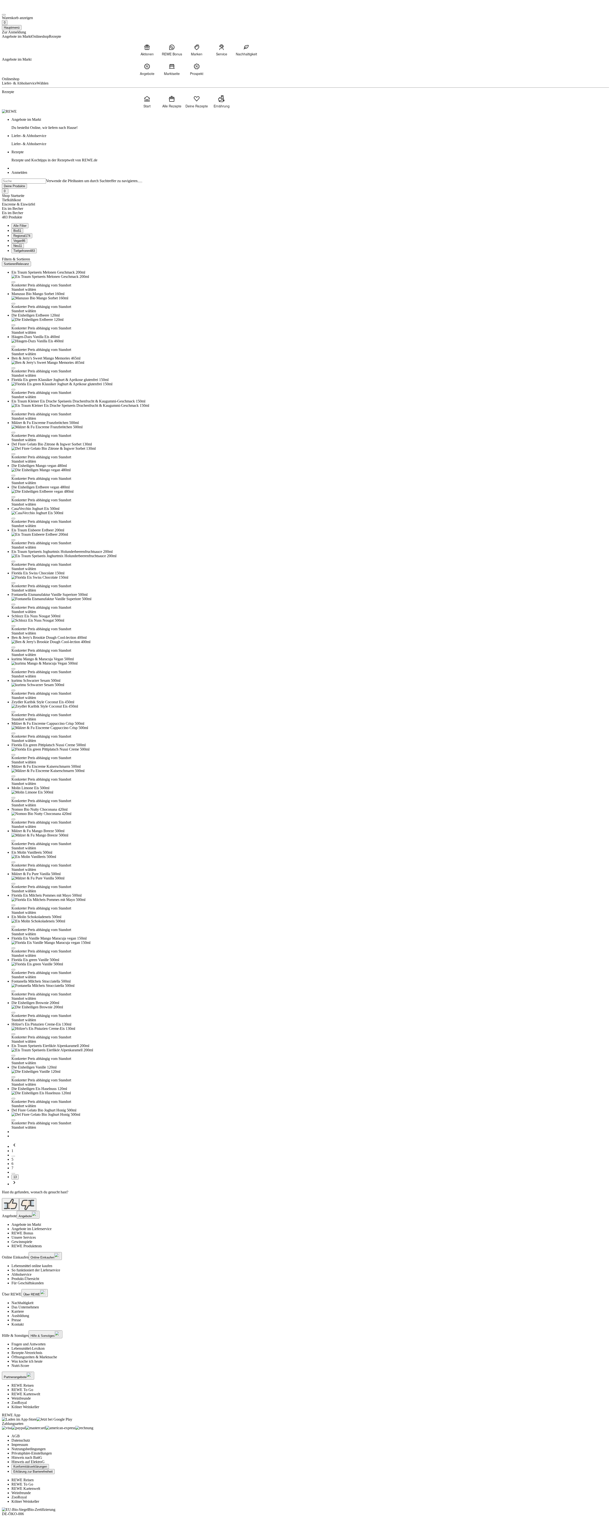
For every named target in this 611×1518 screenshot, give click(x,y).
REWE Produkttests (26, 1246)
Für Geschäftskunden (27, 1283)
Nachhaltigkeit (22, 1303)
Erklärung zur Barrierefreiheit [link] (33, 1471)
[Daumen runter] (27, 1204)
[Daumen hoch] (10, 1204)
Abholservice (21, 1274)
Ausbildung (20, 1316)
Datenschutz (20, 1440)
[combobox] (24, 181)
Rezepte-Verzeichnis (26, 1353)
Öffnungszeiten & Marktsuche (34, 1357)
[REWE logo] (9, 111)
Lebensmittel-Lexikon (28, 1348)
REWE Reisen (22, 1385)
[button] (13, 282)
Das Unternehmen (25, 1307)
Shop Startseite (13, 196)
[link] (310, 123)
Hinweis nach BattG (26, 1457)
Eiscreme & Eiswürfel (18, 204)
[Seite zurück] (14, 1146)
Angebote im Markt (26, 1224)
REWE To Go (22, 1390)
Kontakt (17, 1324)
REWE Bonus (22, 1233)
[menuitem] (147, 49)
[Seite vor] (14, 1184)
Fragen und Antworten (28, 1344)
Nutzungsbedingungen (28, 1449)
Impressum (19, 1445)
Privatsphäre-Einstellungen (31, 1453)
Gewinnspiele (21, 1242)
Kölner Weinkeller (25, 1407)
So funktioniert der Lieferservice (35, 1270)
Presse (16, 1320)
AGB (15, 1436)
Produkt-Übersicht (25, 1279)
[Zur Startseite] (18, 9)
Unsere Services (23, 1237)
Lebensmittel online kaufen (31, 1266)
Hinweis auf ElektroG (28, 1462)
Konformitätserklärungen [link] (30, 1466)
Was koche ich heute (26, 1361)
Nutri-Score (20, 1366)
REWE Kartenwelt (25, 1394)
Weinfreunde (21, 1398)
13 (15, 1177)
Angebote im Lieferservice (31, 1229)
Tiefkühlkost (11, 200)
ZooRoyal (19, 1403)
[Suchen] (140, 182)
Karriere (17, 1311)
